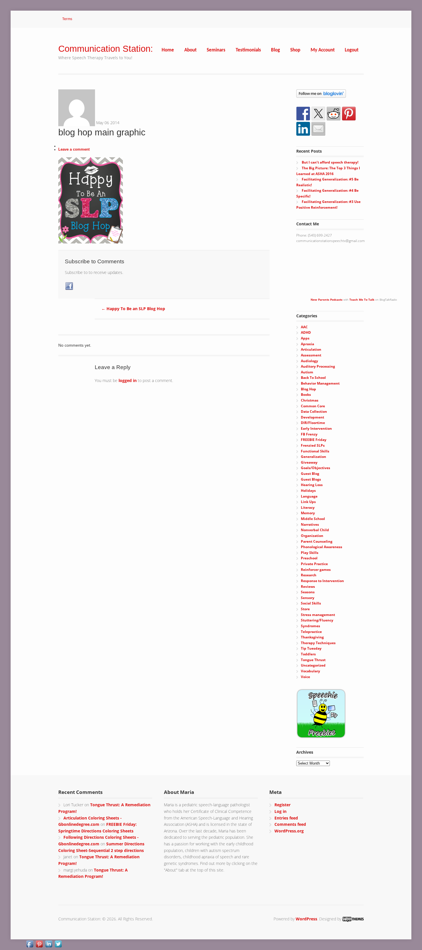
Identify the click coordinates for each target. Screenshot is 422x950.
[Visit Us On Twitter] (58, 945)
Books (306, 394)
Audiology (309, 360)
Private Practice (314, 563)
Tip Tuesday (311, 648)
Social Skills (311, 603)
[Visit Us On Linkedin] (48, 945)
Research (308, 575)
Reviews (308, 586)
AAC (304, 327)
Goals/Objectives (315, 467)
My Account (323, 50)
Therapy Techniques (318, 642)
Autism (307, 372)
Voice (305, 676)
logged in (128, 380)
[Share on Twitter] (318, 113)
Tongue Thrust (313, 659)
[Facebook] (69, 286)
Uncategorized (313, 665)
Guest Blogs (311, 479)
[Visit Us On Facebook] (29, 945)
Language (309, 496)
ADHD (306, 332)
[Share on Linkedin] (303, 129)
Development (312, 417)
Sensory (307, 597)
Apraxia (307, 343)
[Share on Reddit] (333, 113)
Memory (308, 512)
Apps (305, 338)
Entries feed (286, 818)
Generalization (313, 456)
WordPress (306, 919)
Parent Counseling (316, 541)
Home (168, 50)
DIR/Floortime (313, 422)
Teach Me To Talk (361, 300)
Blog (275, 50)
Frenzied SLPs (313, 445)
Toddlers (308, 654)
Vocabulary (310, 671)
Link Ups (308, 501)
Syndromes (310, 625)
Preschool (309, 558)
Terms (67, 19)
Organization (312, 535)
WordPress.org (289, 831)
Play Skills (309, 552)
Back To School (313, 377)
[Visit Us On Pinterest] (39, 945)
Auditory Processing (318, 366)
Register (282, 804)
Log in (280, 811)
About (190, 50)
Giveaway (309, 462)
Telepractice (311, 631)
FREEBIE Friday (313, 439)
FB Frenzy (309, 434)
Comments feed (290, 824)
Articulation (311, 349)
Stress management (318, 614)
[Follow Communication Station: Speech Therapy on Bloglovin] (321, 94)
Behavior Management (320, 383)
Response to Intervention (322, 580)
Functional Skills (315, 451)
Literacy (308, 507)
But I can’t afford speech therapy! (330, 162)
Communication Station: (105, 49)
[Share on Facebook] (303, 113)
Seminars (216, 50)
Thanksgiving (312, 637)
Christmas (309, 400)
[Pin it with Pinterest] (349, 113)
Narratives (310, 524)
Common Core (313, 406)
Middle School (313, 518)
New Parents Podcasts (326, 300)
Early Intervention (316, 428)
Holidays (308, 490)
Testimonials (248, 50)
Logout (352, 50)
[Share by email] (318, 129)
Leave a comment (74, 149)
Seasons (308, 592)
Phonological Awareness (321, 546)
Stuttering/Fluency (317, 620)
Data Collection (314, 411)
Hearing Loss (312, 484)
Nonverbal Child (315, 529)
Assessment (311, 355)
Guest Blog (310, 473)
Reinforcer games (316, 569)
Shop (295, 50)
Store (305, 609)
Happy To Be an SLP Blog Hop (133, 308)
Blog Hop (308, 389)
